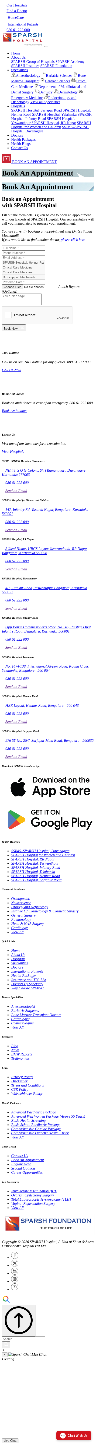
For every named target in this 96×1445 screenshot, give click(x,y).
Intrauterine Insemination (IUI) (34, 1191)
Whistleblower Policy (26, 1094)
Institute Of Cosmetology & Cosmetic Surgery (45, 911)
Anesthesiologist (23, 1006)
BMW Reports (21, 1054)
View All (17, 932)
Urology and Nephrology (29, 907)
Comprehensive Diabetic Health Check (40, 1133)
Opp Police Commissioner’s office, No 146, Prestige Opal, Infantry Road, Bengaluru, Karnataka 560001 (47, 629)
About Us (18, 955)
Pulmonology (21, 919)
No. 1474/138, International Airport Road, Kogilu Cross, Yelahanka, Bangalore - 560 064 (45, 668)
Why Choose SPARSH (27, 988)
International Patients (27, 971)
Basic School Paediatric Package (35, 1125)
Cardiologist (20, 1019)
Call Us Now (11, 370)
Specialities (19, 963)
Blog (14, 1046)
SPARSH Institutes (25, 66)
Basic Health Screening (28, 1120)
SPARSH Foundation (56, 66)
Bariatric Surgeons (25, 1011)
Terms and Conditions (27, 1085)
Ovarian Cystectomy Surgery (32, 1195)
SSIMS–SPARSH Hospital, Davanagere (40, 851)
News (15, 1050)
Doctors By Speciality (27, 984)
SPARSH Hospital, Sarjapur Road (36, 110)
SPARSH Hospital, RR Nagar (53, 123)
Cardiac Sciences (57, 81)
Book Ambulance (14, 411)
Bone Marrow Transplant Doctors (36, 1015)
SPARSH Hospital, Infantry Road (35, 868)
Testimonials (20, 1058)
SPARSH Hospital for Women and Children (51, 125)
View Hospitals (13, 452)
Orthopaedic (20, 899)
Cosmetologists (22, 1023)
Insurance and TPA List (28, 980)
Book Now (11, 328)
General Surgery (23, 915)
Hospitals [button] (18, 106)
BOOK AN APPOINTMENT (34, 162)
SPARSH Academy (70, 62)
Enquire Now (21, 1164)
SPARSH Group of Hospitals (33, 62)
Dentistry (46, 92)
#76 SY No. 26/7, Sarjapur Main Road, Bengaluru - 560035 (49, 740)
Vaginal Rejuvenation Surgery (33, 1203)
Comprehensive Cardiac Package (36, 1129)
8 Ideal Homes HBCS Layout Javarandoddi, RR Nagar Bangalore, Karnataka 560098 (44, 551)
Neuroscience (21, 903)
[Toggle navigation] (46, 46)
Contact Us (19, 148)
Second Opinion (23, 1168)
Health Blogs (21, 144)
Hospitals (18, 959)
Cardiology (19, 928)
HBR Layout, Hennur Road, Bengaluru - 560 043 (42, 705)
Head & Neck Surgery (27, 924)
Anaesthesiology (28, 75)
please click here (73, 240)
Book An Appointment (27, 1160)
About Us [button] (18, 57)
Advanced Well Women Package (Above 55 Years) (48, 1116)
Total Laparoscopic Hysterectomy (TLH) (41, 1199)
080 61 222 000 (17, 483)
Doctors (17, 135)
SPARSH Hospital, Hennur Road (35, 876)
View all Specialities (45, 102)
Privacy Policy (22, 1077)
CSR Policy (19, 1089)
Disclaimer (19, 1081)
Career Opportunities (27, 1172)
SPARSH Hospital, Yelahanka (54, 114)
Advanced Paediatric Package (33, 1112)
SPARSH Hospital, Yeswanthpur (35, 863)
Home (15, 53)
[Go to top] (18, 1320)
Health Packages (23, 139)
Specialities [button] (19, 70)
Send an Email (16, 491)
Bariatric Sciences (59, 75)
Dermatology (68, 92)
